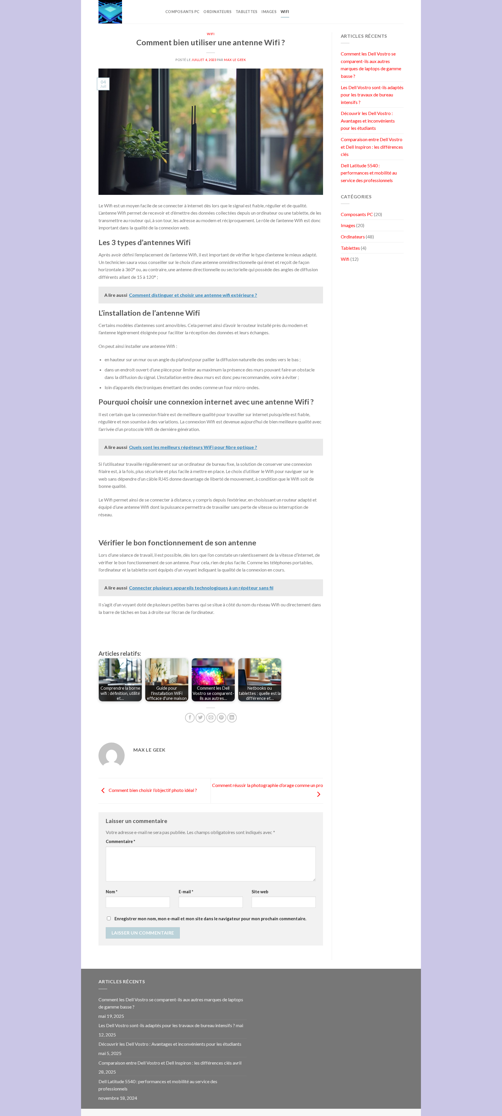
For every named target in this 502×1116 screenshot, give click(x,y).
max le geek (235, 60)
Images (269, 11)
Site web (260, 891)
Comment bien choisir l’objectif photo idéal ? (152, 790)
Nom (111, 891)
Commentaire (120, 841)
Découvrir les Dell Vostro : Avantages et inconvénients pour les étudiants (368, 120)
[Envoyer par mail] (211, 718)
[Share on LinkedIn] (232, 718)
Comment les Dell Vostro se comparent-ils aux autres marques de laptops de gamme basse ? (371, 65)
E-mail (186, 891)
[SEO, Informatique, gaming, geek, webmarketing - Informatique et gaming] (127, 12)
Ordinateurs (217, 11)
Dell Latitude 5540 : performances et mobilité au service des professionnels (369, 173)
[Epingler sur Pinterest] (221, 718)
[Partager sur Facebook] (190, 718)
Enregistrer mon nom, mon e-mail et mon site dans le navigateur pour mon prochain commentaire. (210, 918)
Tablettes (246, 11)
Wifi (285, 11)
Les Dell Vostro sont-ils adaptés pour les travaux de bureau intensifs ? (372, 95)
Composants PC (182, 11)
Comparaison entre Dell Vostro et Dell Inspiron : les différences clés (372, 146)
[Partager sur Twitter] (200, 718)
